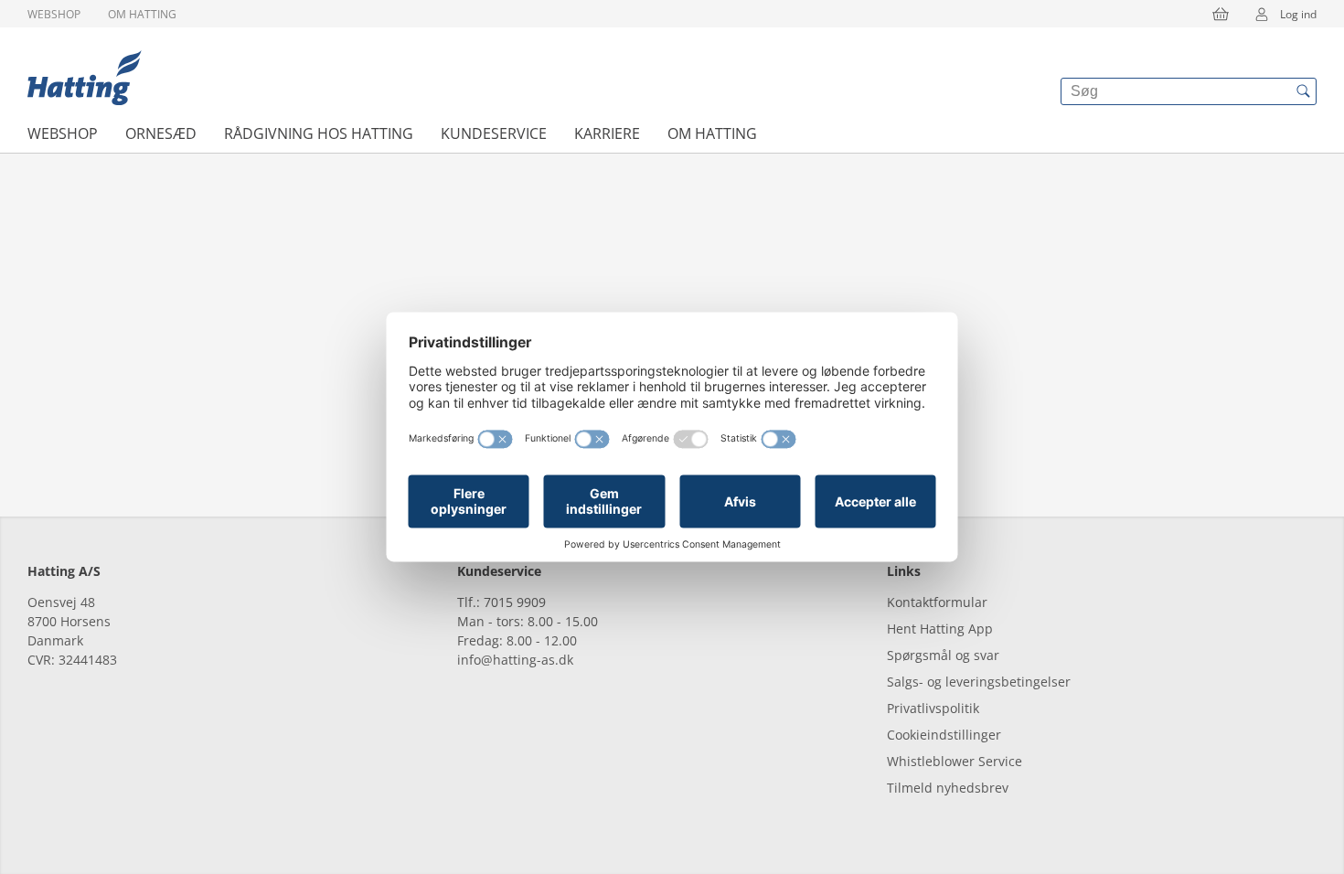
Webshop (53, 14)
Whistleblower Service (954, 761)
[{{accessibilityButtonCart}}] (1220, 13)
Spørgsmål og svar (943, 655)
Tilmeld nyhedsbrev (947, 787)
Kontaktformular (937, 602)
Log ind (1298, 14)
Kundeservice (494, 133)
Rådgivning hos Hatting (318, 133)
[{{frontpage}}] (84, 77)
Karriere (607, 133)
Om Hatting (142, 14)
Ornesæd (161, 133)
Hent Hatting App (940, 628)
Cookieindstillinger (944, 734)
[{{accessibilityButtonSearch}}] (1303, 91)
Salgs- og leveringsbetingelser (979, 681)
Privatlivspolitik (933, 708)
